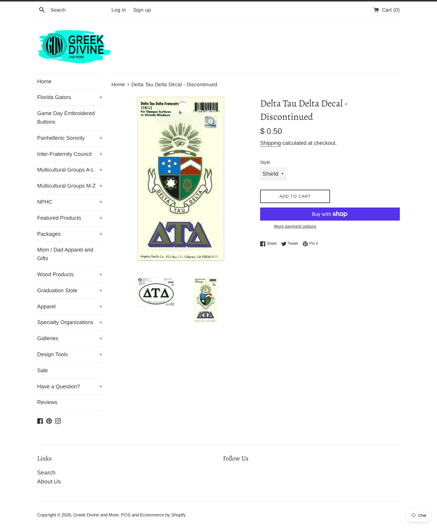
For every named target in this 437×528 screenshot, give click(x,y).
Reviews (47, 402)
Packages (70, 234)
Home (44, 81)
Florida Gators (70, 97)
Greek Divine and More (96, 514)
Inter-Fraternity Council (70, 154)
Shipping (270, 143)
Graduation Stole (70, 290)
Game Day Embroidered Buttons (66, 117)
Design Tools (70, 354)
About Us (49, 481)
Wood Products (70, 274)
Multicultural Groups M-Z (70, 186)
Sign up (142, 10)
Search (46, 472)
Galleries (70, 338)
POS (126, 514)
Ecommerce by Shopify (163, 514)
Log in (118, 10)
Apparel (70, 306)
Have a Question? (70, 386)
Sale (42, 370)
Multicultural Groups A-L (70, 170)
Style (265, 162)
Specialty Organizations (70, 322)
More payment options (295, 226)
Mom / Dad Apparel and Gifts (65, 254)
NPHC (70, 202)
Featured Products (70, 218)
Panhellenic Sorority (70, 138)
